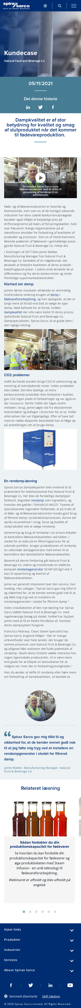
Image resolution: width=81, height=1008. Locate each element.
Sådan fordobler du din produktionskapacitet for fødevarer (39, 844)
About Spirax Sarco (19, 970)
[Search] (59, 5)
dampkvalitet (13, 312)
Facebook (53, 107)
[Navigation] (74, 5)
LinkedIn (28, 107)
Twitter (40, 107)
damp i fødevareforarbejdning (32, 297)
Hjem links (12, 929)
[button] (40, 177)
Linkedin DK (50, 985)
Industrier (12, 950)
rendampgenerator (30, 569)
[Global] (45, 5)
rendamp (37, 500)
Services (10, 960)
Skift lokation (51, 996)
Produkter (12, 940)
